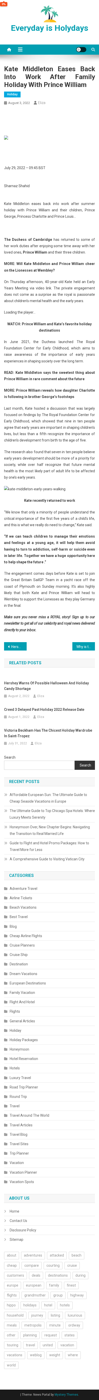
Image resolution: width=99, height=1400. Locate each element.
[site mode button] (81, 49)
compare (31, 1265)
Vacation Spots (22, 1182)
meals (12, 1325)
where (73, 1355)
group (58, 1295)
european (33, 1285)
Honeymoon (19, 1049)
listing (55, 1315)
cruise (72, 1265)
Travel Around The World (29, 1115)
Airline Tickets (21, 898)
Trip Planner (19, 1153)
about (11, 1255)
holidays (30, 1305)
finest (71, 1285)
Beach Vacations (23, 907)
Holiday (12, 94)
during (80, 1275)
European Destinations (28, 983)
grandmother (35, 1295)
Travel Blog (18, 1134)
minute (55, 1325)
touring (12, 1345)
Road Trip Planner (24, 1087)
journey (37, 1315)
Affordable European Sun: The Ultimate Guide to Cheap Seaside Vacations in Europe (48, 798)
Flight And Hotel (22, 1002)
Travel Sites (19, 1144)
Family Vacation (22, 993)
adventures (33, 1255)
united (48, 1345)
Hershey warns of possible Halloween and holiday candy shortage (19, 647)
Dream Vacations (23, 974)
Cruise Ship (19, 955)
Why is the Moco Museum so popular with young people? (85, 647)
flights (12, 1295)
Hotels (15, 1068)
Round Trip (18, 1097)
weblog (36, 1355)
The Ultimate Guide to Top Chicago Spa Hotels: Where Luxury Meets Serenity (52, 814)
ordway (74, 1325)
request (50, 1335)
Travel (15, 1106)
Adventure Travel (23, 889)
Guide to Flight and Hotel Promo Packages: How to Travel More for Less (49, 846)
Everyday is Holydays (49, 28)
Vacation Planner (23, 1172)
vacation (67, 1345)
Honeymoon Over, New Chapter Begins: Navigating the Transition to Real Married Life (50, 830)
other (11, 1335)
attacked (57, 1255)
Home (14, 1211)
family (54, 1285)
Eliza (41, 103)
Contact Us (18, 1221)
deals (36, 1275)
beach (76, 1255)
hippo (11, 1305)
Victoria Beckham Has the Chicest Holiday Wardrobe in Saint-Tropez (48, 733)
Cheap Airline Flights (26, 936)
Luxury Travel (20, 1078)
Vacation (17, 1163)
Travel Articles (21, 1125)
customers (15, 1275)
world (11, 1365)
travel (30, 1345)
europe (12, 1285)
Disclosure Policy (23, 1230)
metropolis (33, 1325)
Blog (13, 926)
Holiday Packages (24, 1040)
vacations (14, 1355)
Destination (19, 964)
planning (30, 1335)
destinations (58, 1275)
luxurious (75, 1315)
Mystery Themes (66, 1394)
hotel (48, 1305)
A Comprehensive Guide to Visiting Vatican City (47, 859)
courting (53, 1265)
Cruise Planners (22, 945)
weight (54, 1355)
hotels (65, 1305)
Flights (15, 1011)
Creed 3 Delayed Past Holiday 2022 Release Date (44, 710)
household (15, 1315)
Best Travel (19, 917)
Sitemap (16, 1239)
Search (9, 757)
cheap (12, 1265)
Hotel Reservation (24, 1059)
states (69, 1335)
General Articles (22, 1021)
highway (77, 1295)
